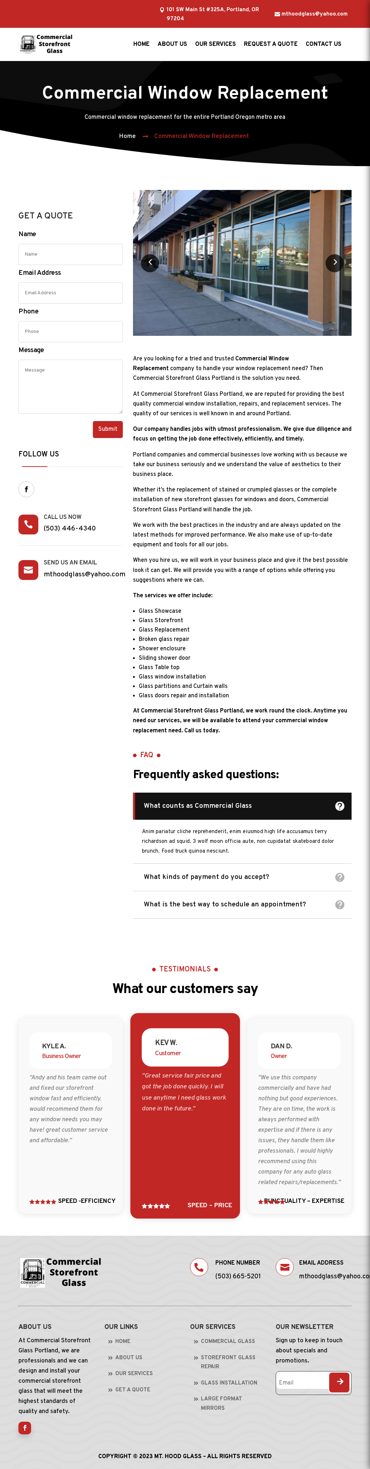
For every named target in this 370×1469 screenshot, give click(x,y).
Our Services (215, 44)
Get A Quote (132, 1390)
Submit (107, 429)
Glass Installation (229, 1383)
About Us (128, 1358)
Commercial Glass (228, 1341)
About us (172, 44)
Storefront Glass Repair (228, 1363)
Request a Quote (271, 44)
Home (141, 44)
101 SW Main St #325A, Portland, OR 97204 (213, 14)
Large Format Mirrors (221, 1404)
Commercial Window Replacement (201, 136)
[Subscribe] (339, 1382)
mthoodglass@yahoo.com (314, 14)
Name (27, 234)
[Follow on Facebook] (26, 489)
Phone (28, 311)
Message (31, 350)
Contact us (323, 44)
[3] (242, 334)
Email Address (39, 273)
